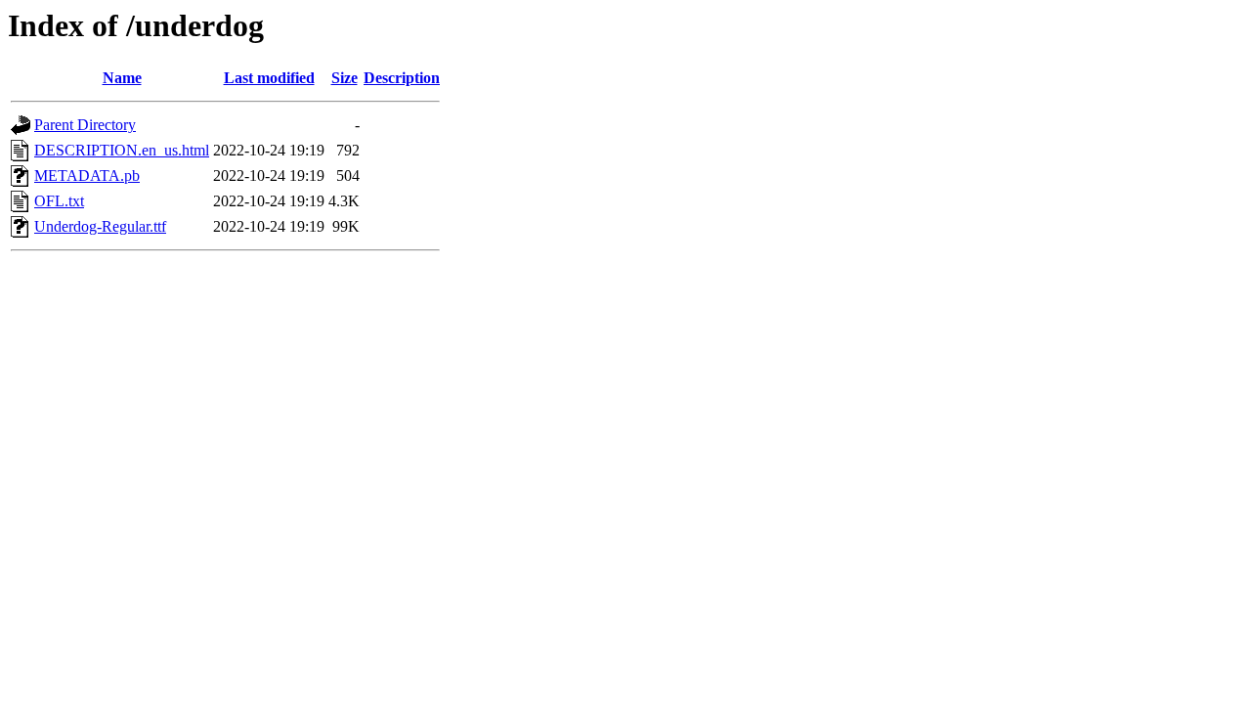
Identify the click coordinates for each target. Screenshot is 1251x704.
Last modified (269, 77)
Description (402, 77)
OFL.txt (59, 201)
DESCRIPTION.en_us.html (121, 150)
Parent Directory (85, 124)
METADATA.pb (87, 175)
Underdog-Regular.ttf (100, 226)
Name (122, 77)
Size (344, 77)
